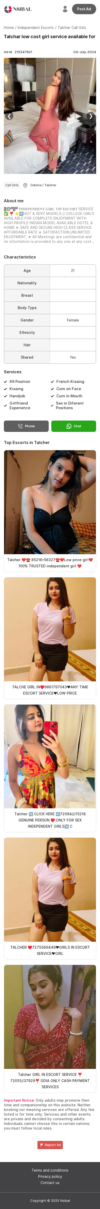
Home (9, 28)
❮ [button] (9, 116)
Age (27, 271)
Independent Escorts (36, 28)
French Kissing (70, 381)
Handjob (17, 396)
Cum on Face (68, 388)
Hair (27, 345)
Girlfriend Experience (19, 405)
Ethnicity (27, 333)
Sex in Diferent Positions (70, 405)
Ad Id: (18, 52)
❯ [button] (91, 116)
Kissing (16, 388)
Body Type (27, 308)
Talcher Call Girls (72, 28)
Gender (27, 320)
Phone (30, 426)
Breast (27, 295)
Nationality (27, 283)
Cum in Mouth (69, 396)
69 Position (19, 381)
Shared (27, 357)
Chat (77, 426)
